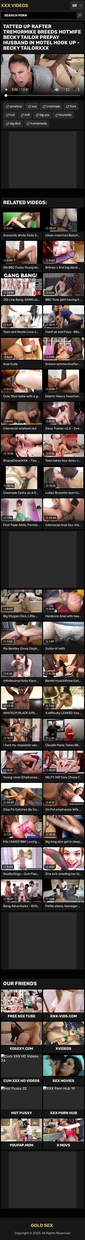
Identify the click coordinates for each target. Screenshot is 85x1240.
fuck (73, 106)
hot (12, 115)
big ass (44, 115)
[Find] (79, 15)
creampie (53, 106)
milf (27, 115)
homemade (38, 123)
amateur (16, 106)
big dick (15, 123)
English (77, 5)
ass (34, 106)
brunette (65, 115)
